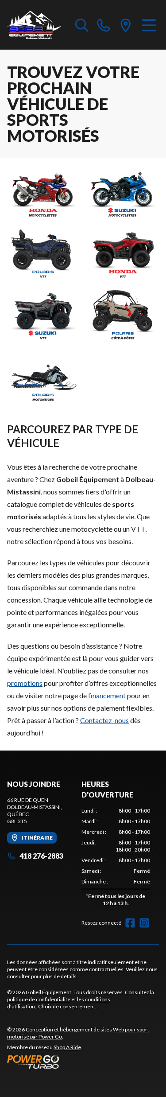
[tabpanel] (116, 858)
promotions (24, 683)
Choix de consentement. (67, 1006)
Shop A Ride (67, 1047)
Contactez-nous (104, 720)
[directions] (125, 25)
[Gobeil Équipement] (34, 25)
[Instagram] (144, 923)
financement (107, 695)
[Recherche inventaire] (81, 25)
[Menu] (149, 25)
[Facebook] (130, 923)
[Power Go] (83, 1061)
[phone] (103, 25)
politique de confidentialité (38, 999)
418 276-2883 (41, 856)
